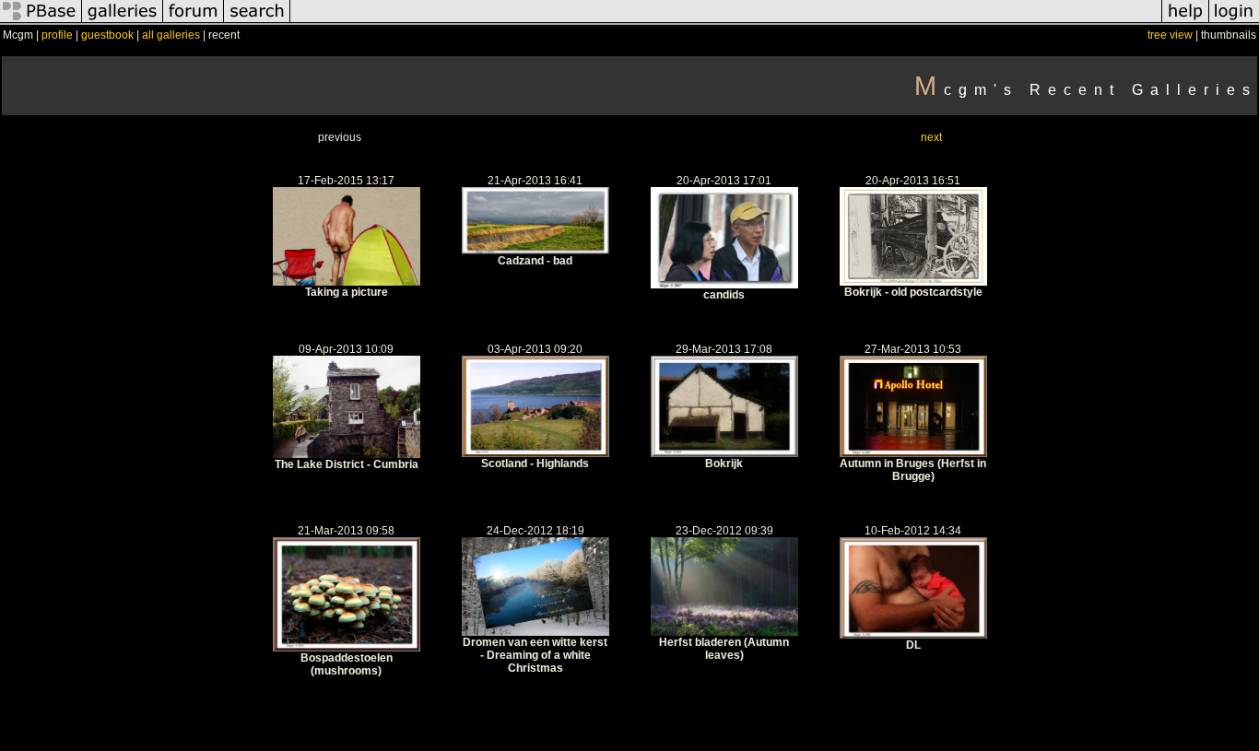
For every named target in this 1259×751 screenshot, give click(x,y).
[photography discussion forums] (193, 22)
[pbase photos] (41, 22)
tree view (1170, 35)
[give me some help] (1185, 22)
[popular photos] (725, 22)
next (931, 137)
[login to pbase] (1234, 22)
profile (57, 35)
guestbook (107, 35)
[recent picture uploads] (122, 22)
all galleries (171, 35)
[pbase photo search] (257, 22)
